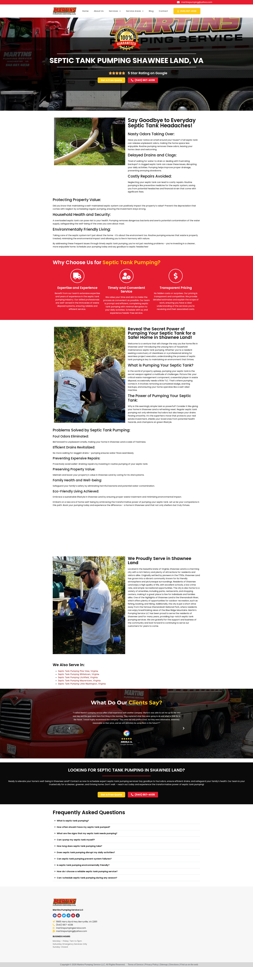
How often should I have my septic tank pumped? (83, 827)
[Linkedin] (68, 915)
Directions (174, 964)
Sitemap (164, 964)
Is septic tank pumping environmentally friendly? (83, 865)
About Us (99, 11)
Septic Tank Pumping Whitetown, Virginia (78, 674)
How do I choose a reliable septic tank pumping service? (87, 871)
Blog (151, 11)
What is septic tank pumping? (73, 820)
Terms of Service (135, 964)
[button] (69, 728)
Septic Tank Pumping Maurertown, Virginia (79, 680)
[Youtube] (59, 915)
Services (113, 11)
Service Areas (133, 11)
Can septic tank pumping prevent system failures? (84, 858)
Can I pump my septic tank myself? (76, 839)
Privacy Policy (151, 964)
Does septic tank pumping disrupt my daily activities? (86, 852)
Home (85, 11)
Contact (163, 11)
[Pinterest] (73, 915)
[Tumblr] (78, 915)
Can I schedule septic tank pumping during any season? (87, 877)
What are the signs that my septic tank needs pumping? (87, 833)
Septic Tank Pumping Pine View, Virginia (78, 671)
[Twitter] (64, 915)
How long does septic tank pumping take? (79, 846)
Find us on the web (189, 964)
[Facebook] (55, 915)
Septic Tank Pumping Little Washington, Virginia (82, 683)
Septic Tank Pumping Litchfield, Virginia (78, 677)
